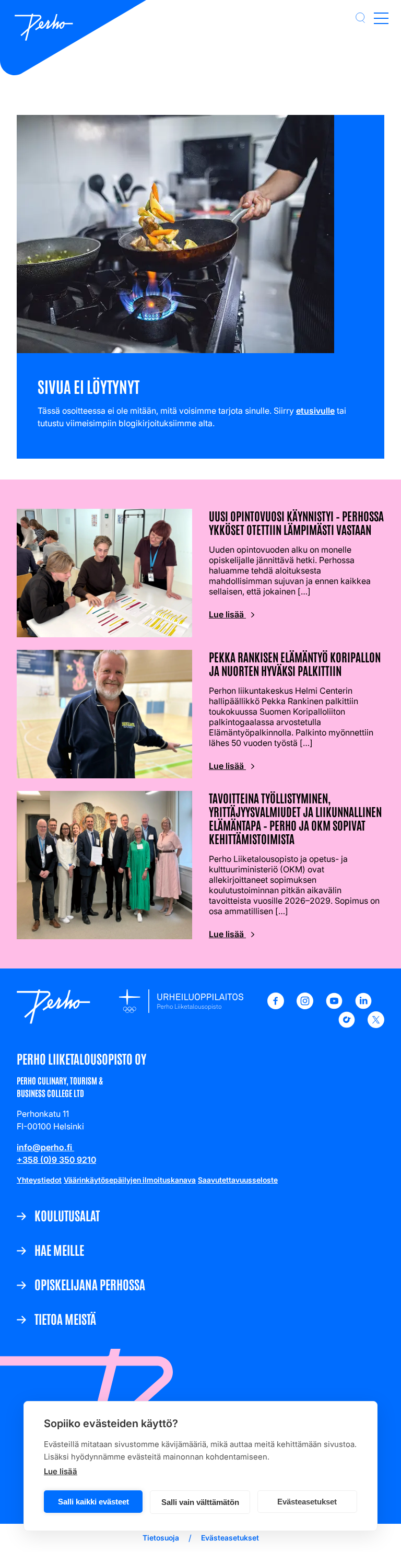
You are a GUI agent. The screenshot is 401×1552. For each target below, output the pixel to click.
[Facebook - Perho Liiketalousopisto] (275, 1006)
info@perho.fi (45, 1147)
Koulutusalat (67, 1215)
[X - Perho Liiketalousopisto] (376, 1025)
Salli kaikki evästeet (93, 1501)
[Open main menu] (381, 18)
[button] (360, 18)
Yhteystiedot (39, 1179)
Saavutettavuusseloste (238, 1179)
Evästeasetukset (307, 1501)
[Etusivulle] (44, 28)
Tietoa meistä (65, 1318)
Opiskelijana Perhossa (89, 1284)
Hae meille (59, 1249)
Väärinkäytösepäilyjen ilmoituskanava (130, 1179)
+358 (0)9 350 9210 (56, 1159)
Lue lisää (60, 1471)
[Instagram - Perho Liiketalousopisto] (305, 1006)
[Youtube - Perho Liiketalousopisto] (334, 1006)
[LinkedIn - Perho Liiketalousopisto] (363, 1006)
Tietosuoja (161, 1537)
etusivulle (315, 410)
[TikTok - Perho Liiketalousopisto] (346, 1025)
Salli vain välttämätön (200, 1502)
